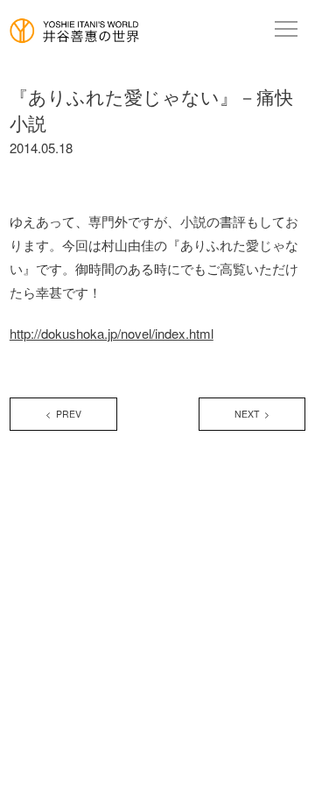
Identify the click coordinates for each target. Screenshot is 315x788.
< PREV (63, 413)
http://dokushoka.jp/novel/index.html (112, 333)
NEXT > (252, 413)
